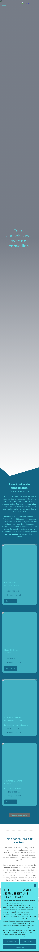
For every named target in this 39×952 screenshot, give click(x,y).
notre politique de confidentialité (14, 937)
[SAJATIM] (29, 4)
